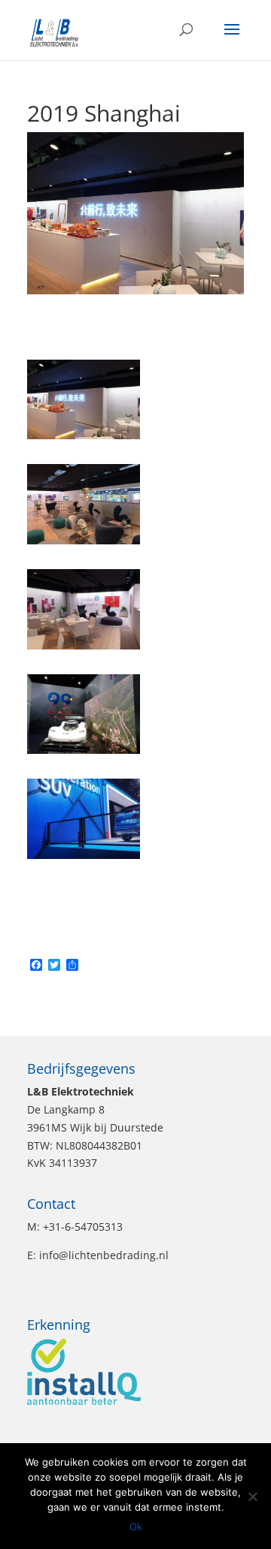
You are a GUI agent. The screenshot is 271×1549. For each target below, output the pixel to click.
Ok (135, 1526)
